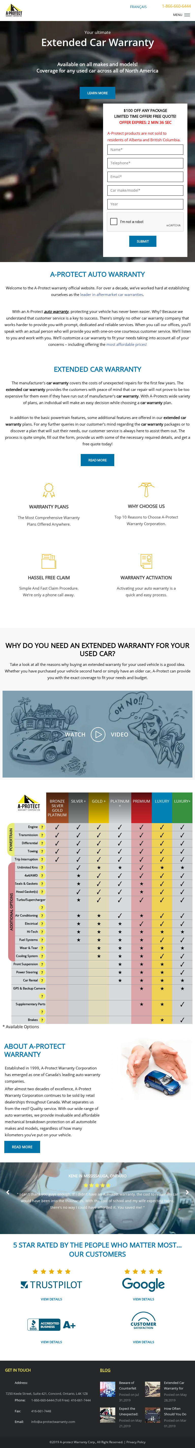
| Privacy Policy (134, 1442)
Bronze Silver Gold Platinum (57, 808)
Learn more (97, 93)
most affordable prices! (126, 344)
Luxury (162, 801)
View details (51, 1299)
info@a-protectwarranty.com (53, 1421)
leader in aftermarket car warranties (111, 294)
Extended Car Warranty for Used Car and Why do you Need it (174, 1386)
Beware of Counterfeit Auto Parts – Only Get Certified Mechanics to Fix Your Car (129, 1386)
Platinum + (119, 803)
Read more (21, 534)
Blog (105, 1370)
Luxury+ (182, 801)
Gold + (99, 801)
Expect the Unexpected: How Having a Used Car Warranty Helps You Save (130, 1412)
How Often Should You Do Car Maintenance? (175, 1412)
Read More (97, 460)
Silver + (78, 801)
